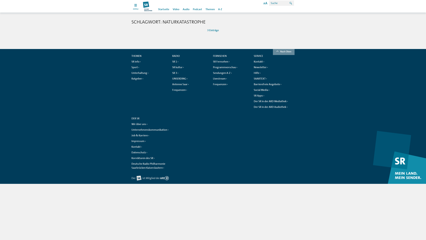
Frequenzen (179, 90)
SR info (135, 61)
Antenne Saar (180, 84)
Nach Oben (285, 51)
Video (176, 9)
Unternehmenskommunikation (149, 130)
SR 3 (174, 73)
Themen (210, 9)
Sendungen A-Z (221, 73)
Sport (134, 67)
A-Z (220, 9)
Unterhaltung (139, 73)
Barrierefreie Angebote (267, 84)
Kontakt (258, 61)
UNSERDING (179, 78)
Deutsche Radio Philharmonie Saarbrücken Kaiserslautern (148, 166)
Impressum (137, 141)
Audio (186, 9)
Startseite (163, 9)
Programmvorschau (224, 67)
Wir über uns (138, 124)
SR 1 (174, 61)
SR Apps (258, 95)
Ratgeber (136, 78)
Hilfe (256, 73)
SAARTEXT (260, 78)
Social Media (261, 90)
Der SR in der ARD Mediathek (270, 101)
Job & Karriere (139, 135)
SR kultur (177, 67)
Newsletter (260, 67)
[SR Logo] (147, 6)
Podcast (197, 9)
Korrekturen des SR (142, 158)
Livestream (219, 78)
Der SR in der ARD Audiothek (270, 107)
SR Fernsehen (220, 61)
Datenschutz (138, 152)
